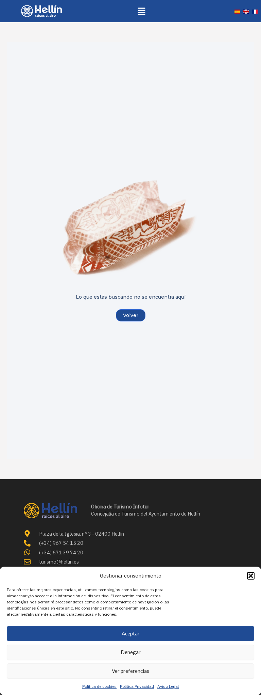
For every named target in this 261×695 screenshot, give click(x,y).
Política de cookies (99, 686)
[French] (255, 11)
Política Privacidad (137, 686)
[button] (250, 575)
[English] (246, 11)
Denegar (131, 652)
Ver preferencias (130, 671)
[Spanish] (237, 11)
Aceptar (131, 633)
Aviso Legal (168, 686)
